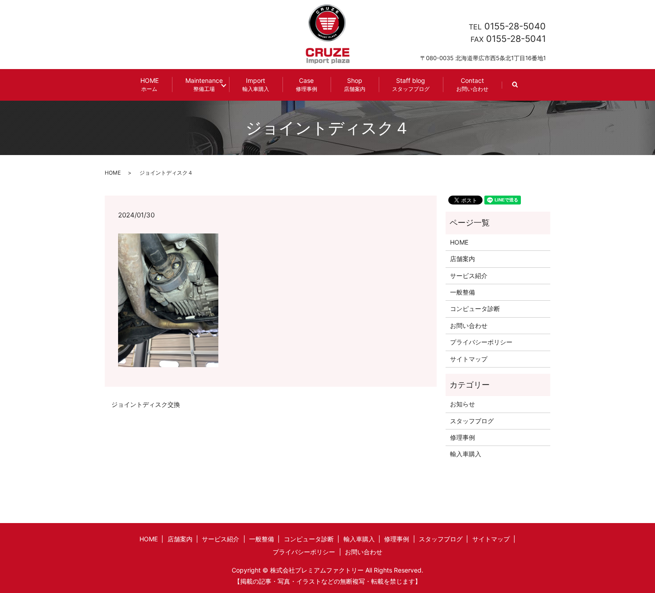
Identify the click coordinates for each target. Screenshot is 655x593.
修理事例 (462, 437)
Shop (354, 84)
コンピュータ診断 (475, 308)
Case (306, 84)
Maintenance (204, 84)
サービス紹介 (468, 275)
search (521, 89)
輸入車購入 (465, 454)
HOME (149, 84)
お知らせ (462, 404)
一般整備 (462, 292)
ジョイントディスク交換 (145, 404)
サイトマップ (468, 359)
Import (255, 84)
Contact (472, 84)
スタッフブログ (472, 421)
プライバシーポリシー (481, 342)
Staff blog (411, 84)
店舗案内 (462, 258)
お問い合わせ (468, 325)
